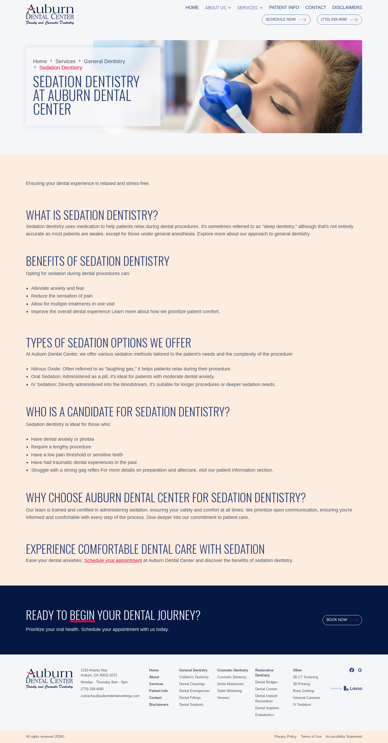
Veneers (223, 698)
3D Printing (301, 684)
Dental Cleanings (192, 684)
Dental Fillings (190, 698)
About (154, 677)
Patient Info (158, 691)
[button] (218, 7)
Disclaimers (158, 705)
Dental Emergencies (194, 691)
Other (297, 670)
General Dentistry (104, 61)
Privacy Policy (286, 737)
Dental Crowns (266, 689)
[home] (50, 14)
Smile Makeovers (230, 684)
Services (65, 61)
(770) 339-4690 (92, 689)
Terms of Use (311, 737)
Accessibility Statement (344, 737)
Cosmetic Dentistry (232, 670)
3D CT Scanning (305, 677)
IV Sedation (302, 705)
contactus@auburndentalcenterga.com (110, 696)
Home (40, 61)
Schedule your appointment (113, 560)
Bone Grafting (303, 691)
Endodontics (264, 715)
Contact (155, 698)
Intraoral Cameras (306, 698)
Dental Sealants (191, 705)
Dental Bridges (266, 682)
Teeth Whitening (229, 691)
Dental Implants (267, 708)
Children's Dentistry (194, 677)
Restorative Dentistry (264, 672)
